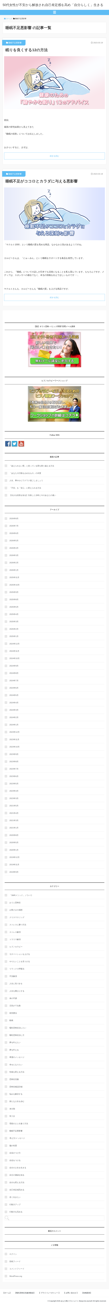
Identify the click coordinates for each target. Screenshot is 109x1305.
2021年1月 (13, 828)
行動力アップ (15, 1204)
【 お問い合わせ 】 (70, 1293)
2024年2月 (13, 717)
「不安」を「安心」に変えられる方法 (25, 488)
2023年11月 (14, 739)
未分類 (12, 1109)
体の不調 (13, 998)
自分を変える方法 (16, 1182)
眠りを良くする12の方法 (26, 50)
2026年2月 (13, 563)
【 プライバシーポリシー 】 (49, 1293)
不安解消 (13, 976)
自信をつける (15, 1160)
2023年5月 (13, 784)
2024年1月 (13, 725)
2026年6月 (13, 533)
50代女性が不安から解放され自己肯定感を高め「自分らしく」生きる (53, 5)
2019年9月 (13, 872)
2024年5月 (13, 695)
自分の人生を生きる (17, 1168)
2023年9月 (13, 754)
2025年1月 (13, 636)
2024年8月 (13, 673)
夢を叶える (14, 1050)
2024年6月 (13, 688)
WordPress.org (15, 1276)
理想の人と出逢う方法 (18, 1123)
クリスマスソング (16, 917)
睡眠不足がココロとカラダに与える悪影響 (41, 181)
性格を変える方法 (16, 1072)
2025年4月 (13, 614)
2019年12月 (14, 857)
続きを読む (54, 156)
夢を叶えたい (15, 1042)
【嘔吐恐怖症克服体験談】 (24, 1293)
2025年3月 (13, 621)
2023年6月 (13, 776)
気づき (12, 1116)
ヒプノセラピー (15, 947)
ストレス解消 (15, 932)
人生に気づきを (15, 983)
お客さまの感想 (15, 910)
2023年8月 (13, 761)
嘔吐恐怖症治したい (17, 1028)
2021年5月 (13, 806)
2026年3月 (13, 555)
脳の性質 (13, 1146)
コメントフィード (16, 1269)
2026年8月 (13, 518)
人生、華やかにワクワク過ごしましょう (26, 480)
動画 (11, 1020)
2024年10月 (14, 658)
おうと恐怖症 (15, 903)
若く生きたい (15, 1197)
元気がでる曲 (15, 1006)
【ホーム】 (7, 1293)
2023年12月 (14, 732)
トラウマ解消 (15, 939)
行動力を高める (15, 1212)
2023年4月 (13, 791)
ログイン (13, 1254)
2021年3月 (13, 820)
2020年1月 (13, 850)
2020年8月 (13, 835)
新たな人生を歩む (16, 1101)
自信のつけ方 (15, 1153)
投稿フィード (15, 1261)
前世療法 (13, 1013)
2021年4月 (13, 813)
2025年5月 (13, 607)
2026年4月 (13, 548)
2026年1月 (13, 570)
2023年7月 (13, 769)
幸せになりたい (15, 1065)
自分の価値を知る (16, 1175)
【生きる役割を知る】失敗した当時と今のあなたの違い (32, 495)
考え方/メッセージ (17, 1138)
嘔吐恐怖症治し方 (16, 1035)
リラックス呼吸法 (16, 969)
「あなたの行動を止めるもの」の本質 (25, 473)
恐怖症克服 (14, 1079)
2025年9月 (13, 592)
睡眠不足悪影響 (15, 43)
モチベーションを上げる (19, 954)
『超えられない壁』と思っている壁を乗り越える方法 (31, 466)
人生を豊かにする (16, 991)
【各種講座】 (86, 1293)
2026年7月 (13, 526)
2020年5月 (13, 842)
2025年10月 (14, 585)
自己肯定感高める (16, 1190)
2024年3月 (13, 710)
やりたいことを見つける (19, 961)
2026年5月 (13, 540)
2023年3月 (13, 798)
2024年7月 (13, 680)
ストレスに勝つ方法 (17, 925)
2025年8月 (13, 599)
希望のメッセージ (16, 1057)
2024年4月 (13, 703)
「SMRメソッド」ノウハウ (20, 895)
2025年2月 (13, 629)
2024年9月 (13, 666)
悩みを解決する (15, 1094)
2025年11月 (14, 577)
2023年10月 (14, 747)
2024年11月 (14, 651)
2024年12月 (14, 644)
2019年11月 (14, 864)
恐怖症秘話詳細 (15, 1087)
